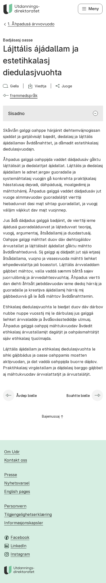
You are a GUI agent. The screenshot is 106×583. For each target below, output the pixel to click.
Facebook (20, 537)
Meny (93, 8)
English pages (17, 491)
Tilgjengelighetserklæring (28, 514)
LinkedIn (18, 545)
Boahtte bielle (78, 395)
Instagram (20, 554)
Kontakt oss (15, 460)
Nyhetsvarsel (17, 483)
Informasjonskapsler (23, 522)
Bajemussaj (51, 416)
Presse (10, 474)
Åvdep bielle (26, 395)
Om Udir (12, 451)
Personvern (15, 506)
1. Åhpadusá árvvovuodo (31, 23)
